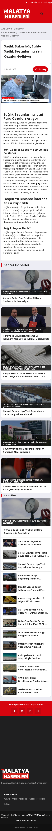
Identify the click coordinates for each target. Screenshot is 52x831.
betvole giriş (33, 183)
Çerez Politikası (37, 798)
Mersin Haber (19, 828)
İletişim (7, 803)
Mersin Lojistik (32, 828)
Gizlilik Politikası (19, 798)
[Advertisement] (26, 741)
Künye (7, 798)
